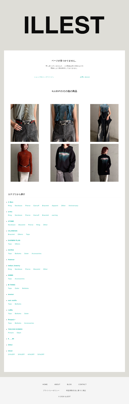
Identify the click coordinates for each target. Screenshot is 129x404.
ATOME (11, 221)
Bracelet (45, 206)
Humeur (11, 260)
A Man (10, 202)
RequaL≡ (11, 320)
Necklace (18, 206)
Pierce (27, 206)
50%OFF (41, 354)
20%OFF (11, 354)
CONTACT (82, 384)
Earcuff (36, 206)
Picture (11, 333)
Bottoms (18, 253)
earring (55, 215)
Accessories (36, 253)
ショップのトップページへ (44, 77)
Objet (19, 333)
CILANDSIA (13, 231)
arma (10, 212)
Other (63, 206)
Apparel (55, 206)
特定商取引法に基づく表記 (76, 390)
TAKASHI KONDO (15, 329)
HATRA (11, 250)
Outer (26, 253)
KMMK (10, 275)
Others (20, 234)
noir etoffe (12, 300)
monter (11, 294)
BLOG (69, 384)
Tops (28, 234)
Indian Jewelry (14, 266)
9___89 (11, 339)
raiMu (10, 310)
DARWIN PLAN (14, 240)
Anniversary (73, 206)
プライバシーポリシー (51, 390)
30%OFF (21, 354)
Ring (10, 206)
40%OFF (31, 354)
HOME (45, 384)
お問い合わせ (85, 77)
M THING (11, 285)
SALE (10, 351)
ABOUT (57, 384)
